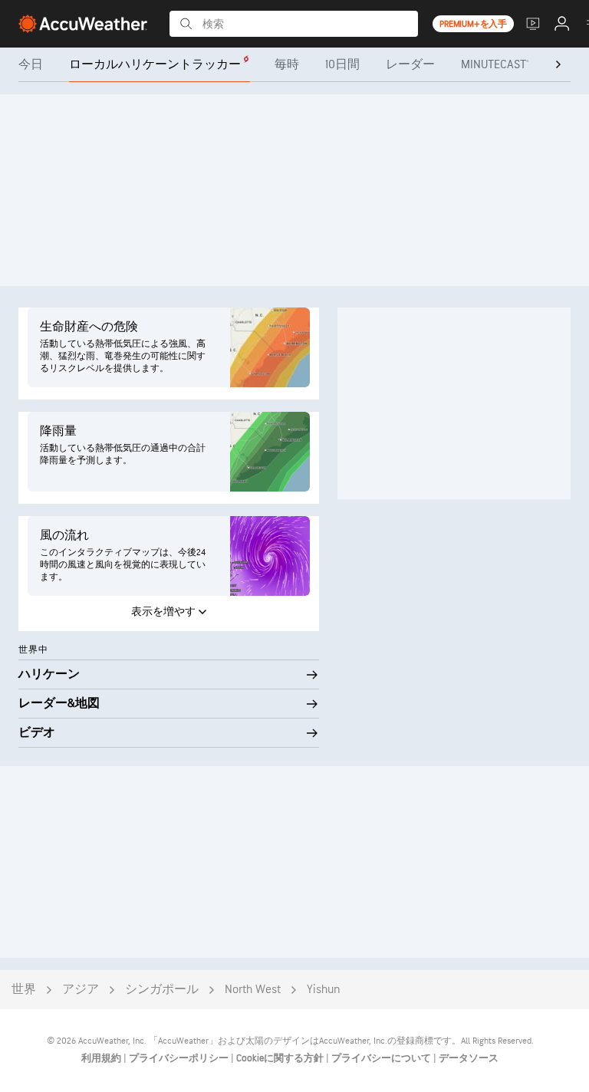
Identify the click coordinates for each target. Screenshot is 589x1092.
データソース (469, 1058)
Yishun (324, 989)
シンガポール (162, 989)
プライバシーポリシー (180, 1058)
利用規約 (102, 1058)
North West (253, 989)
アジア (80, 989)
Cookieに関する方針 (281, 1058)
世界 (24, 989)
